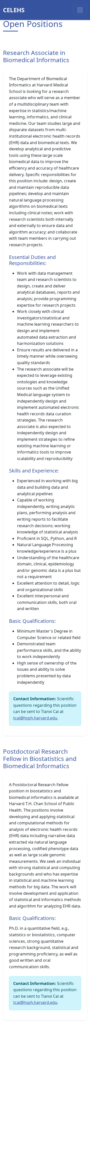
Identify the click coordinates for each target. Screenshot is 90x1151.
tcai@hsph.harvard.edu (35, 718)
